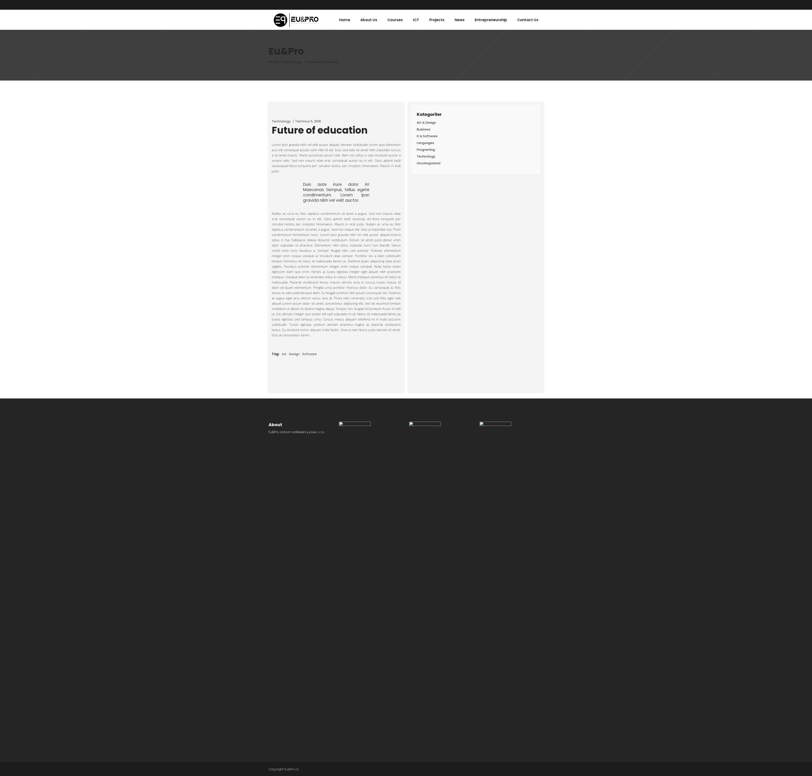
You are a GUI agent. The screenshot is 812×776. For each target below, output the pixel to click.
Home (273, 62)
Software (309, 354)
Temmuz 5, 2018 (308, 121)
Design (294, 354)
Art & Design (426, 122)
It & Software (427, 136)
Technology (292, 62)
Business (423, 129)
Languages (425, 143)
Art (284, 354)
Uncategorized (428, 163)
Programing (426, 149)
